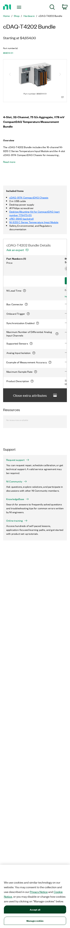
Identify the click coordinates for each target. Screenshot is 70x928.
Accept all (35, 909)
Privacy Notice (39, 892)
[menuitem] (52, 8)
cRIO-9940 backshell (21, 218)
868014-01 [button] (8, 52)
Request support (15, 460)
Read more (9, 162)
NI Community (14, 481)
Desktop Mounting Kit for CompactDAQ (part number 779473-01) (34, 213)
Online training (14, 520)
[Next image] (60, 75)
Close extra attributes (30, 395)
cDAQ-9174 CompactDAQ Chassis (28, 197)
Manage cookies (35, 921)
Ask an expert (15, 250)
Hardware (29, 16)
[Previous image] (9, 75)
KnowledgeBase (15, 499)
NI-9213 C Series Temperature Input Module (34, 222)
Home (6, 16)
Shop (17, 16)
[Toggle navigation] (19, 7)
